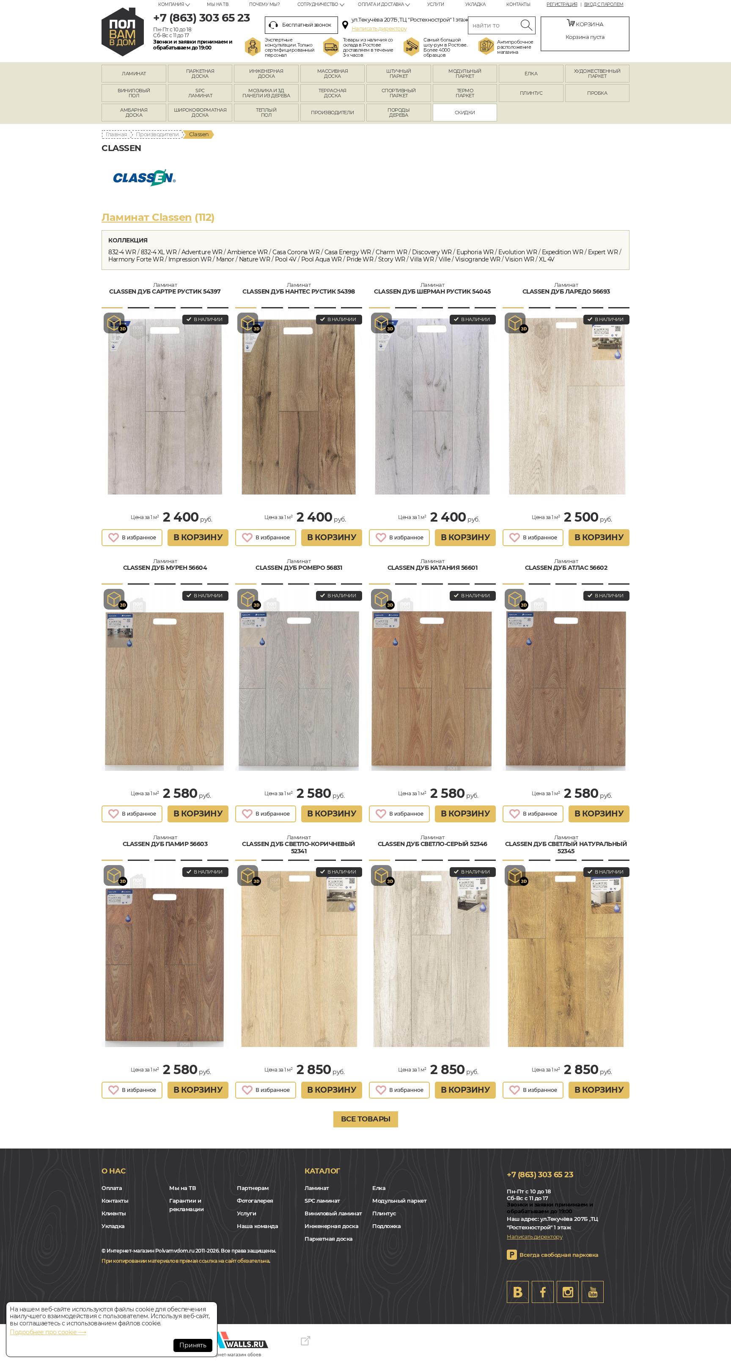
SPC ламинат (322, 1200)
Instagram (568, 1292)
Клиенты (114, 1213)
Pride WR (359, 259)
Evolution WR (517, 252)
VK (518, 1292)
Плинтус (384, 1213)
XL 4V (547, 259)
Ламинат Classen (147, 217)
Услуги (435, 4)
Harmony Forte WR (135, 259)
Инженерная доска (331, 1226)
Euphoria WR (475, 252)
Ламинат (317, 1187)
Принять (192, 1345)
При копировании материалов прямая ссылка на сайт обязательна (185, 1261)
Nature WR (254, 259)
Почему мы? (264, 4)
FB (543, 1292)
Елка (378, 1187)
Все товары (365, 1119)
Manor (225, 259)
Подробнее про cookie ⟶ (48, 1332)
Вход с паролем (604, 4)
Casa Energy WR (347, 252)
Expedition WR (562, 252)
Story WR (391, 259)
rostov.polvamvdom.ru (123, 32)
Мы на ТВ (217, 4)
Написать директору (379, 28)
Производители (157, 134)
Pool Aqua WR (321, 259)
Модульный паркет (399, 1200)
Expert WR (603, 252)
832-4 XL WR (159, 252)
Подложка (386, 1226)
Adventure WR (202, 252)
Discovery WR (432, 252)
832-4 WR (122, 252)
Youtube (593, 1292)
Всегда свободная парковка (559, 1254)
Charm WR (391, 252)
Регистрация (562, 4)
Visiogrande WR (477, 259)
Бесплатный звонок (306, 25)
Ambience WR (247, 252)
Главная (116, 134)
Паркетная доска (329, 1238)
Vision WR (519, 259)
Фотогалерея (255, 1200)
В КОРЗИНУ (198, 537)
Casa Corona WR (295, 252)
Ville (445, 259)
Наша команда (257, 1226)
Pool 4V (286, 259)
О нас (114, 1171)
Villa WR (422, 259)
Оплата (112, 1187)
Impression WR (190, 259)
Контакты (518, 4)
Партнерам (253, 1187)
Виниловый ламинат (333, 1213)
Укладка (475, 4)
